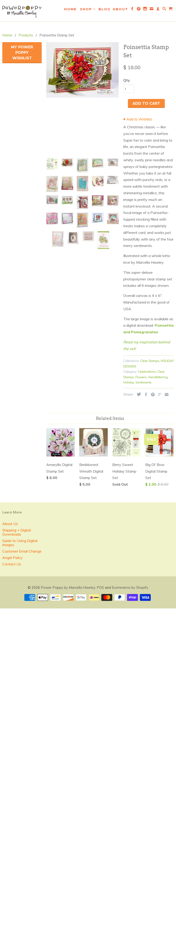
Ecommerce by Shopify (130, 587)
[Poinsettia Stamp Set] (83, 88)
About (120, 9)
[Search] (164, 9)
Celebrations (147, 371)
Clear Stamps (149, 361)
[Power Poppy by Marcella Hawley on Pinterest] (139, 9)
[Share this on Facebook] (145, 394)
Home (70, 9)
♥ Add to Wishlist (137, 119)
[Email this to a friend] (165, 394)
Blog (104, 9)
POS (100, 587)
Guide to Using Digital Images (19, 542)
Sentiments (143, 382)
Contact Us (11, 564)
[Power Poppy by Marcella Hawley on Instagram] (145, 9)
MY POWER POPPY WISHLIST (22, 52)
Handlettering (158, 377)
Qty (126, 80)
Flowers (141, 377)
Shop (88, 9)
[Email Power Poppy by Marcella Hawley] (152, 9)
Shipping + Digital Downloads (16, 532)
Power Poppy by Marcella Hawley (68, 587)
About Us (10, 523)
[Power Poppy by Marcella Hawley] (22, 10)
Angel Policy (12, 557)
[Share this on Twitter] (138, 394)
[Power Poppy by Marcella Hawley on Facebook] (132, 9)
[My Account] (158, 9)
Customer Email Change (21, 551)
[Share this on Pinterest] (152, 394)
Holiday (128, 382)
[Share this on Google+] (159, 394)
